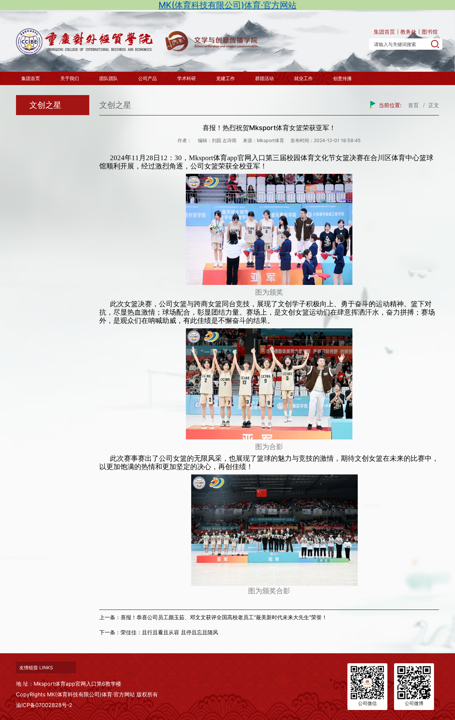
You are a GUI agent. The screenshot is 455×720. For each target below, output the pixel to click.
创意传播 (342, 78)
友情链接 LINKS (36, 667)
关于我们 (69, 78)
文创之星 (45, 105)
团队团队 (108, 78)
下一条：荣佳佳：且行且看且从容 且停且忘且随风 (158, 632)
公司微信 (367, 703)
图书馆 (430, 31)
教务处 (408, 31)
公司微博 (414, 703)
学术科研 (186, 78)
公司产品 (147, 78)
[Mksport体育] (86, 41)
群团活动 (264, 78)
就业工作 (303, 78)
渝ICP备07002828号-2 (44, 705)
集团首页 (384, 31)
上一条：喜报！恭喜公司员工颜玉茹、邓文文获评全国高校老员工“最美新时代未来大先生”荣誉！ (213, 617)
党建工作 (225, 78)
